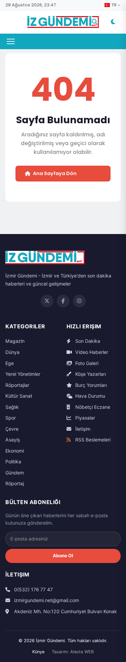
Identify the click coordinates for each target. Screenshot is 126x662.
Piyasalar (84, 418)
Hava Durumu (89, 396)
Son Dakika (87, 341)
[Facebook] (63, 301)
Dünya (12, 352)
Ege (9, 363)
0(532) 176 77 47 (33, 589)
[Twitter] (47, 301)
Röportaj (14, 483)
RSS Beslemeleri (92, 439)
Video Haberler (91, 352)
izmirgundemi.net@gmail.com (46, 600)
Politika (13, 461)
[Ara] (95, 22)
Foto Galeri (86, 363)
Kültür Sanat (18, 396)
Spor (10, 418)
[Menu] (10, 41)
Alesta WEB (82, 651)
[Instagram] (79, 301)
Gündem (14, 472)
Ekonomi (14, 451)
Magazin (15, 341)
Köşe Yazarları (90, 374)
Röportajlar (17, 385)
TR (114, 5)
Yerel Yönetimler (22, 374)
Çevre (11, 429)
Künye (38, 651)
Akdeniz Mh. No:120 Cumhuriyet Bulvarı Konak (65, 611)
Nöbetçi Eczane (92, 407)
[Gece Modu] (113, 22)
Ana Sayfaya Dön (55, 173)
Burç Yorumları (90, 385)
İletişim (82, 429)
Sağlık (12, 407)
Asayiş (12, 439)
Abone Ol (63, 555)
